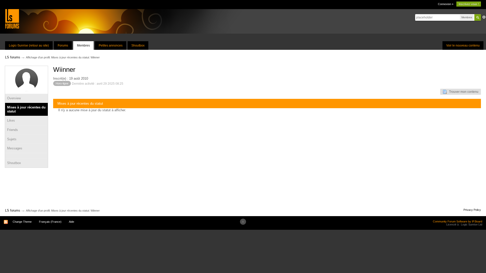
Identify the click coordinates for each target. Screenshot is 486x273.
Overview (14, 98)
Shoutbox (138, 45)
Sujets (11, 139)
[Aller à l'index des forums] (12, 18)
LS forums (12, 210)
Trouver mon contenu (462, 92)
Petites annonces (111, 45)
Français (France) (50, 221)
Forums (63, 45)
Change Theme (22, 221)
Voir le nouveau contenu (463, 45)
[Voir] (26, 155)
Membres (83, 45)
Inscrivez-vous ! (469, 4)
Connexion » (445, 4)
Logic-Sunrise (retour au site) (29, 45)
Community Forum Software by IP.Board (457, 221)
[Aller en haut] (243, 222)
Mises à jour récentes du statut (26, 109)
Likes (11, 120)
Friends (12, 130)
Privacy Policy (472, 209)
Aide (71, 221)
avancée (484, 17)
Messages (14, 148)
